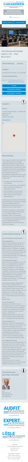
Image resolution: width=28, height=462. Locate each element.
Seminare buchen (20, 22)
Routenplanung (6, 120)
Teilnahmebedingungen (15, 446)
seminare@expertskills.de (14, 427)
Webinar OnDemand (8, 22)
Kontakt (15, 444)
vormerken (20, 63)
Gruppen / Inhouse (20, 26)
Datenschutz (15, 448)
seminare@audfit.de (14, 415)
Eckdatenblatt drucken (14, 93)
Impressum (14, 450)
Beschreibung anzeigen (14, 89)
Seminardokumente (8, 26)
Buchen (14, 85)
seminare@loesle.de (14, 440)
